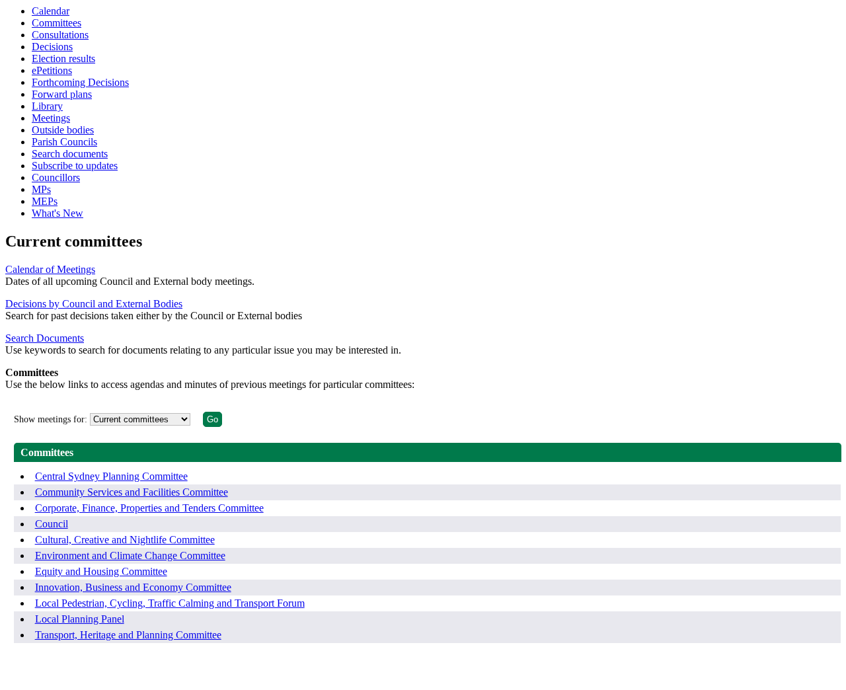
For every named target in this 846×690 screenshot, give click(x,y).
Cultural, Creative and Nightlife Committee (125, 539)
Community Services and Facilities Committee (131, 492)
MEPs (45, 201)
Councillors (56, 177)
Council (51, 523)
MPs (41, 189)
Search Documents (44, 338)
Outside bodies (63, 129)
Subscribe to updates (75, 165)
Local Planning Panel (79, 619)
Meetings (51, 118)
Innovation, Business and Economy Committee (133, 587)
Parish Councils (64, 141)
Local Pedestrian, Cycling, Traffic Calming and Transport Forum (170, 603)
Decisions (52, 46)
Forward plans (62, 94)
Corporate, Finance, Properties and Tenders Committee (149, 508)
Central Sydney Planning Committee (111, 476)
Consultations (60, 34)
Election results (63, 58)
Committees (56, 22)
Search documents (70, 153)
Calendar (50, 11)
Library (47, 106)
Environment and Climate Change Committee (130, 555)
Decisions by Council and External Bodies (93, 303)
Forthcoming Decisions (80, 82)
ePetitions (52, 70)
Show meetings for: (50, 419)
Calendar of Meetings (50, 269)
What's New (57, 213)
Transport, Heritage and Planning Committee (128, 634)
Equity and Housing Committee (101, 571)
